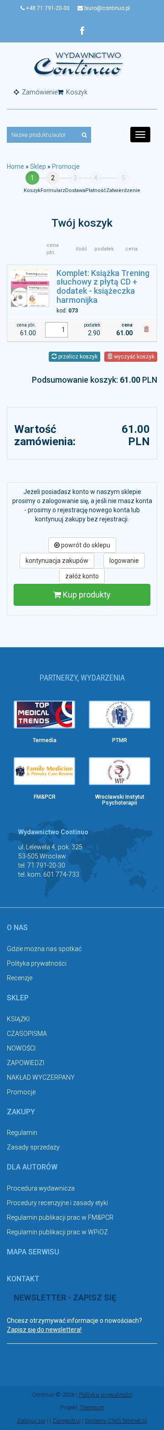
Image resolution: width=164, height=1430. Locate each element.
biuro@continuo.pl (106, 8)
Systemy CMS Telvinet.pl (116, 1420)
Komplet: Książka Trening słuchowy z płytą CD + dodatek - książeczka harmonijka (102, 286)
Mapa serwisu (33, 1252)
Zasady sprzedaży (33, 1147)
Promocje (66, 166)
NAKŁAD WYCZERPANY (41, 1077)
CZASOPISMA (27, 1033)
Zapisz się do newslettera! (44, 1329)
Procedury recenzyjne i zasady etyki (57, 1202)
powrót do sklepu (85, 545)
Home (15, 166)
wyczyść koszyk (133, 357)
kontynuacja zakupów (57, 560)
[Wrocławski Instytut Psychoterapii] (119, 771)
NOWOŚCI (21, 1048)
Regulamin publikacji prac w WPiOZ (57, 1232)
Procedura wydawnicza (41, 1188)
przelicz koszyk (77, 357)
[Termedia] (44, 714)
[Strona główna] (78, 64)
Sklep (38, 166)
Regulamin (22, 1132)
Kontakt (23, 1278)
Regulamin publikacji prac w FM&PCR (60, 1217)
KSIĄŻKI (18, 1019)
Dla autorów (32, 1167)
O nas (17, 927)
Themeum (91, 1407)
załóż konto (82, 576)
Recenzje (19, 978)
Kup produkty (86, 594)
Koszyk (76, 92)
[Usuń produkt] (146, 330)
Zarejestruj (66, 1420)
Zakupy (21, 1112)
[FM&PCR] (44, 771)
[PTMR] (119, 714)
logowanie (124, 560)
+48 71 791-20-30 (47, 8)
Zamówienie (38, 92)
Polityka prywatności (37, 963)
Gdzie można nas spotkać (44, 948)
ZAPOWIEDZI (25, 1062)
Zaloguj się (31, 1420)
